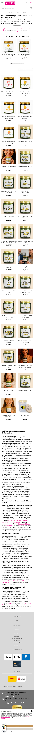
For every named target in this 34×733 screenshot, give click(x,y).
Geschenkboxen (25, 30)
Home (9, 12)
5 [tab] (19, 63)
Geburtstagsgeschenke (10, 30)
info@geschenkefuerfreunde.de (14, 703)
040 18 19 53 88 (9, 696)
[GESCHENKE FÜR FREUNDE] (10, 3)
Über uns (24, 3)
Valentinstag (21, 524)
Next (28, 51)
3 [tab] (15, 63)
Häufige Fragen (17, 634)
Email (9, 603)
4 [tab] (17, 63)
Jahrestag (27, 524)
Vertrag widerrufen (17, 645)
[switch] (3, 731)
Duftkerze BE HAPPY (25, 415)
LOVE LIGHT (12, 520)
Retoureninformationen (17, 642)
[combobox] (17, 8)
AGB (17, 620)
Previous (5, 51)
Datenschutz (17, 623)
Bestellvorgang (17, 636)
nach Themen (16, 12)
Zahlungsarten (17, 640)
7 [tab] (23, 63)
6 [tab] (21, 63)
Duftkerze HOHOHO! (9, 216)
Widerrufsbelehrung (17, 625)
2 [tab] (13, 63)
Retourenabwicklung (26, 685)
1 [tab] (11, 63)
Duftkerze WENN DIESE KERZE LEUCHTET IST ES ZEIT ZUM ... (9, 243)
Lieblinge (27, 3)
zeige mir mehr (17, 25)
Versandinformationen (17, 638)
